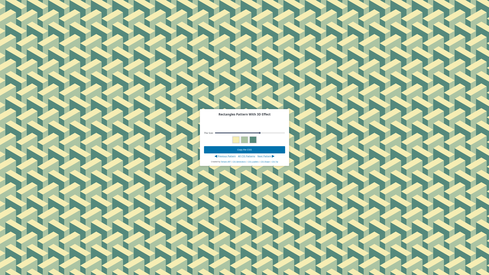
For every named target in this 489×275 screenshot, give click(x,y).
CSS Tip (275, 161)
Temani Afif (225, 161)
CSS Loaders (253, 161)
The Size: (208, 132)
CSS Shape (265, 161)
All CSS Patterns (246, 156)
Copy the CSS (244, 149)
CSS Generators (239, 161)
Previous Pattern (227, 156)
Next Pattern (264, 156)
